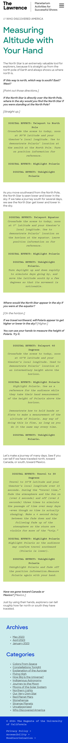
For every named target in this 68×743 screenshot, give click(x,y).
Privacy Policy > (18, 731)
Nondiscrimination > (21, 738)
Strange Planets (23, 704)
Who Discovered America (24, 19)
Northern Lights (23, 690)
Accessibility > (18, 734)
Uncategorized (22, 707)
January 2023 (21, 643)
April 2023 (19, 640)
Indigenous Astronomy (27, 680)
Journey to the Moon (26, 684)
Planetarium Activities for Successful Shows (46, 6)
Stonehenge (20, 700)
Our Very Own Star (25, 694)
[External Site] (15, 9)
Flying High (20, 674)
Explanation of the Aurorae (30, 671)
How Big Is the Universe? (28, 677)
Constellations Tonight (27, 667)
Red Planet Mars (23, 697)
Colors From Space (25, 664)
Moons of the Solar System (30, 687)
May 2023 (19, 637)
